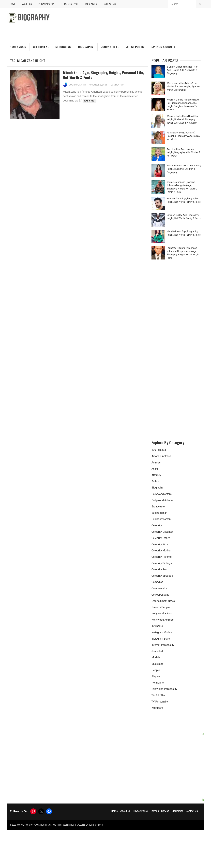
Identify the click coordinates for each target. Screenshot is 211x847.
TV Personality (159, 701)
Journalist (109, 47)
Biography (85, 47)
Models (155, 657)
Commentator (159, 588)
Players (155, 676)
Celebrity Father (160, 538)
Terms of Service (70, 4)
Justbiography (77, 85)
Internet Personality (162, 644)
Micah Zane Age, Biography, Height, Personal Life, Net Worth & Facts (103, 74)
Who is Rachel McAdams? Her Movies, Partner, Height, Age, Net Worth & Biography (183, 86)
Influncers (63, 47)
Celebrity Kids (159, 544)
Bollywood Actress (162, 500)
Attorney (156, 475)
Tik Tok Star (158, 695)
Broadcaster (158, 506)
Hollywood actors (161, 613)
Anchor (155, 468)
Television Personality (164, 688)
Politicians (157, 682)
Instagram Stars (160, 638)
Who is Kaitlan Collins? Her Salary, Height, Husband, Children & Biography (184, 168)
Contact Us (110, 4)
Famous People (160, 607)
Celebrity (40, 47)
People (155, 670)
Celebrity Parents (161, 556)
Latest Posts (134, 47)
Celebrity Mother (161, 550)
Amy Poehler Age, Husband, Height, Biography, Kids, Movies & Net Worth (183, 152)
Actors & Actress (161, 456)
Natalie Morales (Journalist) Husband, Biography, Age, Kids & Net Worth (183, 136)
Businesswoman (161, 519)
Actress (156, 462)
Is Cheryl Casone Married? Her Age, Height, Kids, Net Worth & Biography (182, 70)
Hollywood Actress (162, 619)
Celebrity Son (159, 569)
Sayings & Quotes (163, 47)
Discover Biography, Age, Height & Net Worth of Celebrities (45, 825)
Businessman (159, 512)
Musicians (157, 663)
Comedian (157, 582)
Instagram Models (162, 632)
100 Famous (18, 47)
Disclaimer (91, 4)
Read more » (89, 101)
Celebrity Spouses (162, 575)
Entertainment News (163, 601)
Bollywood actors (161, 494)
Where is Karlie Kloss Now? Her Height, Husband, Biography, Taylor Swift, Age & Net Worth (182, 119)
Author (155, 481)
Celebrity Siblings (161, 563)
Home (12, 4)
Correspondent (160, 594)
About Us (27, 4)
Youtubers (157, 707)
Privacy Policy (46, 4)
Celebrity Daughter (162, 531)
